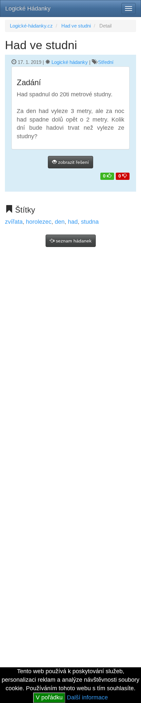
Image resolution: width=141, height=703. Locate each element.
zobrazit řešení (73, 162)
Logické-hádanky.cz (31, 25)
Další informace (87, 697)
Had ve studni (76, 25)
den (60, 221)
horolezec (38, 221)
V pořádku (49, 697)
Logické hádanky (69, 62)
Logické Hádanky (27, 8)
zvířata (14, 221)
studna (90, 221)
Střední (105, 62)
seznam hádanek (72, 240)
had (73, 221)
